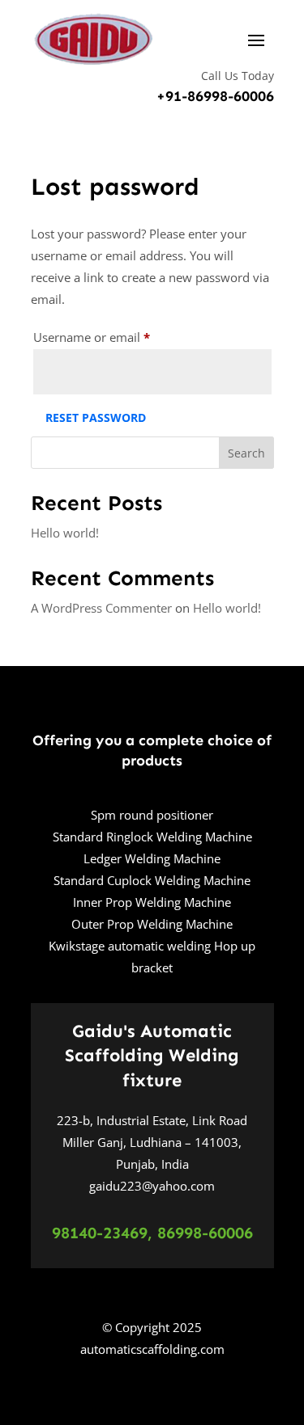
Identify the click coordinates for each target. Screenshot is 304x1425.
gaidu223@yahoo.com (152, 1186)
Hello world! (65, 533)
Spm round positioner (152, 815)
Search (246, 453)
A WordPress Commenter (101, 608)
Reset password (95, 417)
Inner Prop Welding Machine (152, 902)
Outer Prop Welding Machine (152, 924)
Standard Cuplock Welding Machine (152, 880)
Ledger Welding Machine (152, 858)
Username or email (116, 336)
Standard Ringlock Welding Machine (152, 836)
